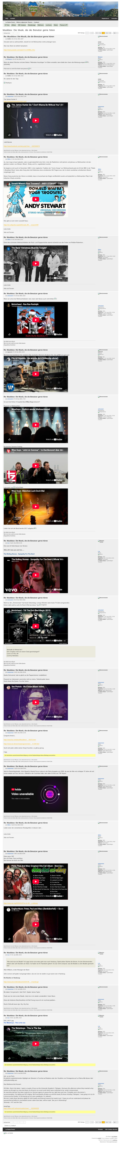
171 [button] (97, 33)
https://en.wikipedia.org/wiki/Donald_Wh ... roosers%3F (21, 225)
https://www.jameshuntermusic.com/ (15, 101)
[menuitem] (6, 18)
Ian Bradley (114, 1136)
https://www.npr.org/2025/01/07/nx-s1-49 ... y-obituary (21, 903)
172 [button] (100, 33)
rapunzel (100, 351)
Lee (99, 551)
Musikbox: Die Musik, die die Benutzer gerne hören (29, 30)
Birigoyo (100, 57)
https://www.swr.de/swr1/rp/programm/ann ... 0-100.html (21, 744)
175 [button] (110, 33)
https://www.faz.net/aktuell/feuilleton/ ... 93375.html (20, 739)
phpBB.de (115, 1140)
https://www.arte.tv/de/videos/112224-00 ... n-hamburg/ (21, 982)
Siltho (99, 169)
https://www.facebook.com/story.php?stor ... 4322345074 (22, 146)
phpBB (99, 1138)
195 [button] (114, 33)
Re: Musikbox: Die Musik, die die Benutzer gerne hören (29, 36)
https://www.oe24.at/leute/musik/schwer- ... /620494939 (21, 1108)
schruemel (101, 305)
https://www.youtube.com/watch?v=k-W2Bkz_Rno (19, 50)
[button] (87, 33)
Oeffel (99, 42)
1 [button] (92, 33)
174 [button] (107, 33)
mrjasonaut (101, 106)
